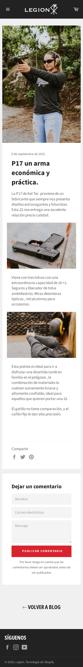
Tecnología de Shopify (40, 662)
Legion (19, 662)
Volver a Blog (44, 607)
